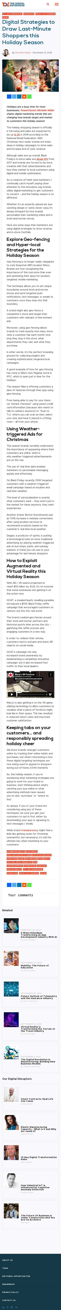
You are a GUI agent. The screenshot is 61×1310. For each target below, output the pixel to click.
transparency (29, 830)
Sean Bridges (29, 940)
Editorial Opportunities (16, 1276)
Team (5, 1268)
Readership (8, 1284)
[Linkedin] (19, 96)
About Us (7, 1260)
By (22, 940)
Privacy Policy (10, 1292)
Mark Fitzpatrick (30, 1001)
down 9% (42, 159)
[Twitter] (14, 96)
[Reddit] (24, 96)
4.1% (17, 135)
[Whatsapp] (29, 96)
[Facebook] (9, 96)
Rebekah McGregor (32, 1066)
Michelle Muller (23, 53)
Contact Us (8, 1300)
